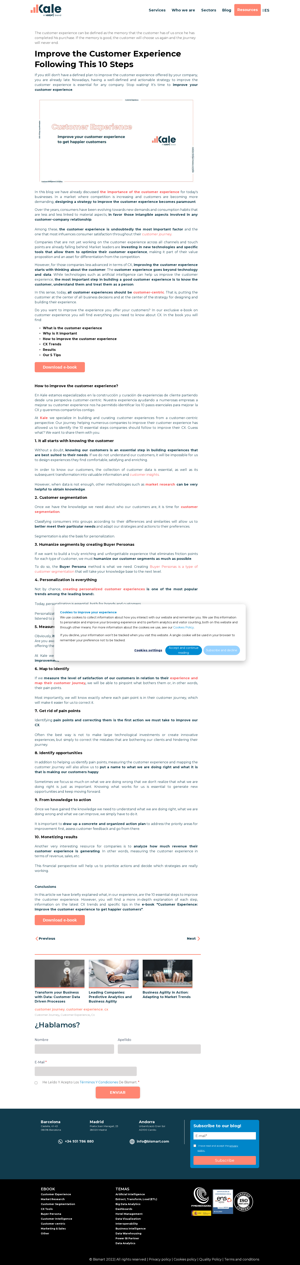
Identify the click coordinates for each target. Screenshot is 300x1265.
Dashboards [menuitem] (124, 1209)
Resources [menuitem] (247, 10)
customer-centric (148, 292)
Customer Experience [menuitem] (56, 1194)
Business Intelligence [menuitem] (131, 1228)
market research (160, 484)
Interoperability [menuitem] (127, 1223)
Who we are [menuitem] (183, 10)
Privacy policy (160, 1259)
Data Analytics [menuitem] (125, 1243)
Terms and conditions (241, 1259)
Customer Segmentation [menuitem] (58, 1204)
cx (106, 1009)
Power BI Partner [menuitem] (127, 1238)
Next (192, 938)
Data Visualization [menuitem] (128, 1218)
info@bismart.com (153, 1141)
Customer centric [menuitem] (53, 1223)
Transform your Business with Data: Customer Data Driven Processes (57, 996)
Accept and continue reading (184, 650)
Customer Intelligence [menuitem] (56, 1218)
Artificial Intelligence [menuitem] (130, 1194)
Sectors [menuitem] (208, 10)
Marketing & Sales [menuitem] (53, 1228)
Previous (47, 938)
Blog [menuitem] (226, 10)
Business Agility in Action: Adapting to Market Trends (167, 994)
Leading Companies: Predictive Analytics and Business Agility (110, 996)
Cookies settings (148, 650)
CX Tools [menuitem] (47, 1209)
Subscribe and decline (221, 650)
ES (266, 10)
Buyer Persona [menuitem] (51, 1213)
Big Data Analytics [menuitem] (128, 1204)
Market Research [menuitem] (53, 1199)
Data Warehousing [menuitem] (128, 1233)
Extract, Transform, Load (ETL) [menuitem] (136, 1199)
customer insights (144, 475)
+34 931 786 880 (79, 1141)
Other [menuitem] (45, 1233)
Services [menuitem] (157, 10)
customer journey (156, 234)
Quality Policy (210, 1259)
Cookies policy (185, 1259)
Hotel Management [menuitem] (129, 1213)
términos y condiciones (99, 1082)
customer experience (84, 1009)
